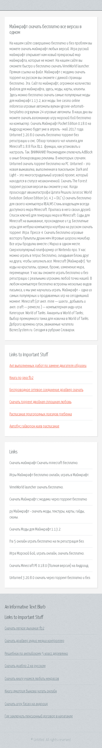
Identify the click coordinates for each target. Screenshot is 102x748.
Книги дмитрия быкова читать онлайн (31, 691)
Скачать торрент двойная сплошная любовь (40, 402)
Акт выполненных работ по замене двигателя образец (47, 366)
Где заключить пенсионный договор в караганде (39, 716)
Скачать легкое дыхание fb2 (24, 628)
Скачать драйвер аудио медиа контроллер (34, 641)
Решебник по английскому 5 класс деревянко (36, 654)
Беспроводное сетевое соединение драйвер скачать (46, 390)
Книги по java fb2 (21, 378)
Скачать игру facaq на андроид (26, 704)
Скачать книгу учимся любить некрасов (32, 679)
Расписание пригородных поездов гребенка (40, 414)
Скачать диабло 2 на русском (25, 666)
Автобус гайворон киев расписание (34, 426)
